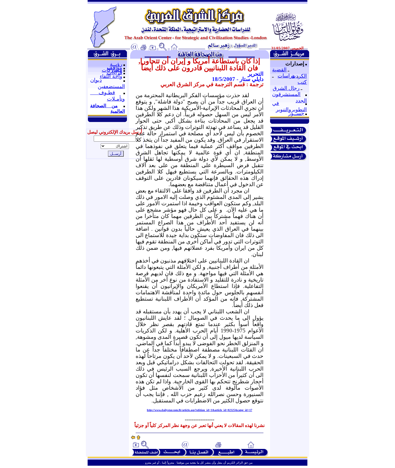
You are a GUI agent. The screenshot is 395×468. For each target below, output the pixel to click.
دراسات (286, 76)
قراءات (114, 72)
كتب (302, 82)
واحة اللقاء (111, 76)
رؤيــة (116, 64)
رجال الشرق (286, 88)
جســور (296, 113)
